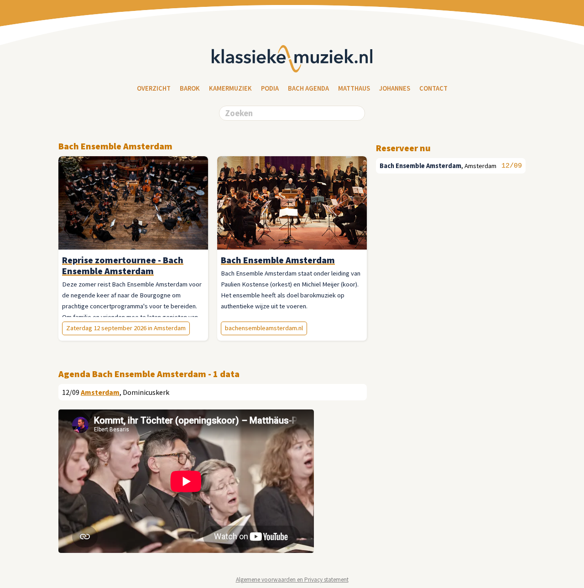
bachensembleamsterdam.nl (264, 328)
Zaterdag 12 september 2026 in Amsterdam (126, 328)
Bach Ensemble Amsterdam (420, 166)
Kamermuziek (230, 88)
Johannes (394, 88)
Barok (190, 88)
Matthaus (354, 88)
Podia (270, 88)
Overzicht (154, 88)
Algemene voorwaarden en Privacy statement (292, 579)
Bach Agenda (308, 88)
